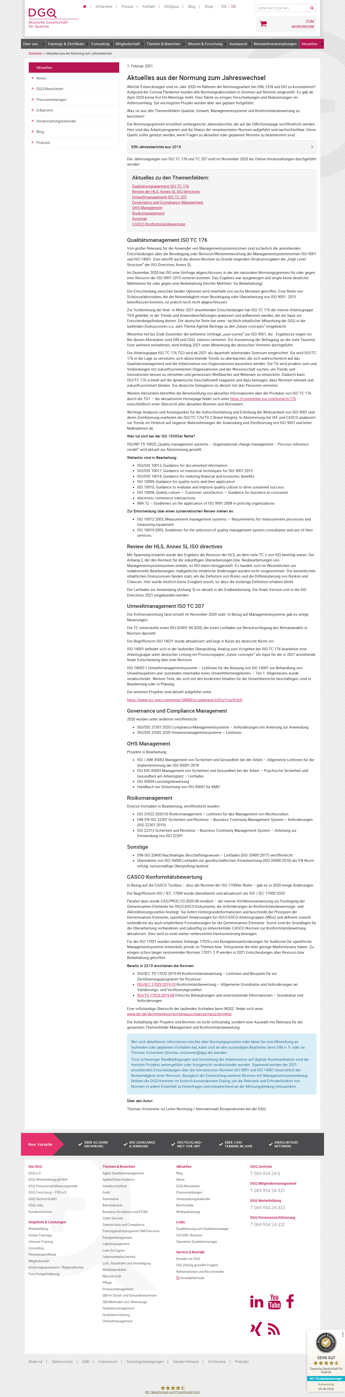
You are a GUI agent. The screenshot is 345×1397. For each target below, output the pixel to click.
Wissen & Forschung (205, 43)
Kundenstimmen (40, 1212)
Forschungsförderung (44, 1274)
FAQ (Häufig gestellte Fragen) (197, 1265)
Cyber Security (113, 1218)
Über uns (30, 43)
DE (233, 6)
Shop (209, 6)
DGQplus (171, 6)
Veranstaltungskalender (56, 120)
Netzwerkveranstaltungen (275, 43)
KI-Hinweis (217, 1361)
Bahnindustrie (112, 1205)
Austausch (238, 43)
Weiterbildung (38, 1229)
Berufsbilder (185, 1205)
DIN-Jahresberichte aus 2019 (156, 146)
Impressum (107, 1361)
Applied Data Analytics (119, 1179)
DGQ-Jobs (36, 1205)
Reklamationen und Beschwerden (200, 1272)
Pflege (107, 1282)
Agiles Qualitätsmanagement (123, 1173)
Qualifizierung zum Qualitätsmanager (202, 1229)
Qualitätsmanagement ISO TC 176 (160, 186)
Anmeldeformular (192, 1278)
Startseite (35, 53)
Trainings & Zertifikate (65, 43)
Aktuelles (309, 43)
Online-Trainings (40, 1235)
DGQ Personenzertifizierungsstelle (53, 1186)
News (41, 78)
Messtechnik (112, 1276)
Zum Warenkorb (302, 24)
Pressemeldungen (51, 99)
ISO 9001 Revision (189, 1235)
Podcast (43, 142)
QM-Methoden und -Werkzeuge (125, 1302)
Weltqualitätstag (188, 1212)
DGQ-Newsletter (49, 88)
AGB (85, 1361)
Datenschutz (62, 1361)
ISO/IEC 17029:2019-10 (156, 984)
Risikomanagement (148, 213)
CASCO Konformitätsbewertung (158, 223)
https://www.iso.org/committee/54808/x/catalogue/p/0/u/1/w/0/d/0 (184, 699)
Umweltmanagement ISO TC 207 (159, 196)
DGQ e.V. (35, 1173)
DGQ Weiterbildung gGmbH (48, 1179)
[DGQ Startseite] (54, 17)
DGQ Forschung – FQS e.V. (48, 1192)
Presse (127, 6)
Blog (191, 6)
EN (224, 6)
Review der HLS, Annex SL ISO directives (166, 191)
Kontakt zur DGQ (188, 1259)
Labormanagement (116, 1244)
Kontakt (148, 6)
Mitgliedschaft (128, 43)
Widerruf (35, 1361)
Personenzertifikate (42, 1254)
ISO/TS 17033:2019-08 (155, 995)
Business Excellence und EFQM (125, 1212)
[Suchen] (312, 8)
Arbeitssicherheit (115, 1186)
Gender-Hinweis (186, 1361)
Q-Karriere (104, 6)
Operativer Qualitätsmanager (196, 1241)
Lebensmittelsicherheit (119, 1257)
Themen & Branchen (163, 43)
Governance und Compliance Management (167, 202)
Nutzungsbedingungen (145, 1361)
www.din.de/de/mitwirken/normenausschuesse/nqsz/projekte (179, 1013)
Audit (106, 1192)
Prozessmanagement (118, 1289)
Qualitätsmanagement (118, 1308)
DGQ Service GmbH (43, 1199)
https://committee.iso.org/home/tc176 (263, 398)
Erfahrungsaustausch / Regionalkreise (56, 1267)
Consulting (100, 43)
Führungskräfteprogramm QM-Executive (131, 1231)
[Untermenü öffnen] (43, 44)
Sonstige (139, 218)
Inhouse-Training (41, 1241)
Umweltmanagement (117, 1321)
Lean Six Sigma (114, 1250)
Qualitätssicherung (116, 1315)
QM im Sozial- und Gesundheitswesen (130, 1295)
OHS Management (147, 207)
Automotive (111, 1199)
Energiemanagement (117, 1237)
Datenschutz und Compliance (123, 1225)
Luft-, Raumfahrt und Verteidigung (127, 1263)
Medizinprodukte (114, 1269)
